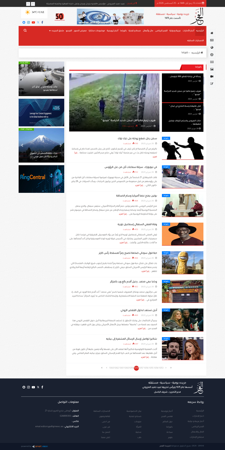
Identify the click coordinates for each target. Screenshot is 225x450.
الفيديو (69, 31)
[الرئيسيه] (211, 33)
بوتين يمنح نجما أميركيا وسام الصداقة (136, 196)
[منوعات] (211, 83)
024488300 (65, 416)
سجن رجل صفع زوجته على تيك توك (137, 138)
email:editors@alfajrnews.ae (49, 427)
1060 (126, 368)
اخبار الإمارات (198, 416)
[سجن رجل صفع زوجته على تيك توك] (182, 148)
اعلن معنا (105, 438)
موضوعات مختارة (97, 31)
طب (139, 438)
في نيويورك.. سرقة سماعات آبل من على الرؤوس (131, 167)
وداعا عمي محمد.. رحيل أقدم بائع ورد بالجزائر (133, 282)
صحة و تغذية (135, 31)
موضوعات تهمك (50, 129)
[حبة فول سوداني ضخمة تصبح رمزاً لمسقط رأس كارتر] (182, 263)
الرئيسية (200, 411)
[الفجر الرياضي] (211, 54)
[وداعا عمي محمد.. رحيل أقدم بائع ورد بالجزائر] (182, 291)
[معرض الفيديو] (211, 76)
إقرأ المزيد (139, 186)
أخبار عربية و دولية (196, 421)
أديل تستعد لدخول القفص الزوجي (139, 310)
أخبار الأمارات (188, 31)
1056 (146, 368)
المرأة (138, 427)
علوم (170, 438)
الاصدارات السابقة (102, 411)
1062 (116, 368)
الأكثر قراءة (48, 63)
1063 (111, 368)
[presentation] (28, 4)
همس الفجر (167, 416)
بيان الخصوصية (134, 411)
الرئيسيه (200, 31)
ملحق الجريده (58, 31)
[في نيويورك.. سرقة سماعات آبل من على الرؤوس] (182, 177)
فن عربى (106, 427)
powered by (26, 447)
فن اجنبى (106, 422)
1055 (151, 368)
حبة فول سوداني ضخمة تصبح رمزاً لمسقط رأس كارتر (128, 253)
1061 (121, 368)
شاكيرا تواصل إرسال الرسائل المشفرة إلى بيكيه (131, 339)
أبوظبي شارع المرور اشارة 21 (58, 411)
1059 (131, 368)
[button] (60, 79)
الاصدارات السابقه (195, 41)
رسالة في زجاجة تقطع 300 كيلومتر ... (185, 77)
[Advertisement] (41, 251)
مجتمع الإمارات (197, 437)
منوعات (137, 422)
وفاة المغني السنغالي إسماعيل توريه (137, 224)
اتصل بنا (106, 432)
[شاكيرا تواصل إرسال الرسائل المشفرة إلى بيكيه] (182, 349)
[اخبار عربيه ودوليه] (211, 47)
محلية (138, 432)
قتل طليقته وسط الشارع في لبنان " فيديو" (109, 120)
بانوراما (123, 31)
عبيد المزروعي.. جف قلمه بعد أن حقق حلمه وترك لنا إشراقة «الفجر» (95, 4)
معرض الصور (80, 31)
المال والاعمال (197, 432)
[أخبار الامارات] (211, 40)
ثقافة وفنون (104, 416)
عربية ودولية (175, 31)
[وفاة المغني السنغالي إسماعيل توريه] (182, 234)
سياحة (170, 432)
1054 (156, 368)
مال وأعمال (148, 31)
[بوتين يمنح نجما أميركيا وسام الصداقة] (182, 206)
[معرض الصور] (211, 69)
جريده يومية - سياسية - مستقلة (172, 16)
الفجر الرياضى (161, 31)
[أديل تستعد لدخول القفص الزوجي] (182, 320)
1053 (161, 368)
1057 (141, 368)
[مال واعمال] (211, 62)
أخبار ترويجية (112, 31)
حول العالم (168, 422)
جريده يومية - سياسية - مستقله (167, 387)
